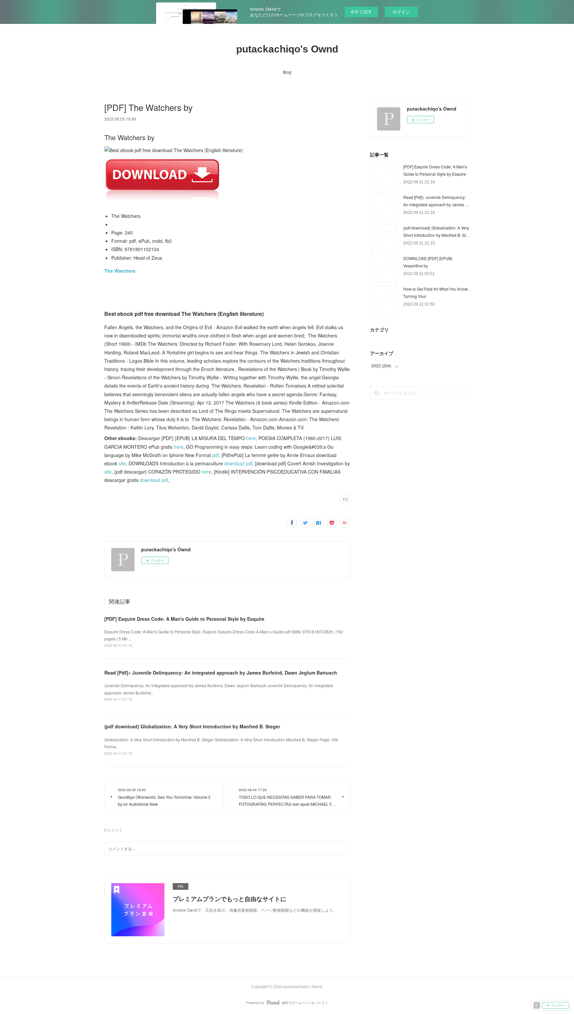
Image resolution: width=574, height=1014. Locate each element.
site (122, 463)
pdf (215, 455)
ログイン (401, 12)
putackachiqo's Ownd (287, 49)
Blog (287, 72)
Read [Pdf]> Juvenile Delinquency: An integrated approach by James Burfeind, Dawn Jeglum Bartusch (220, 672)
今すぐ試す (361, 11)
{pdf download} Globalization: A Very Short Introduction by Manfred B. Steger (192, 726)
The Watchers (120, 270)
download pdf (238, 463)
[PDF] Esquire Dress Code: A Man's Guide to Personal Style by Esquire (184, 618)
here (251, 438)
